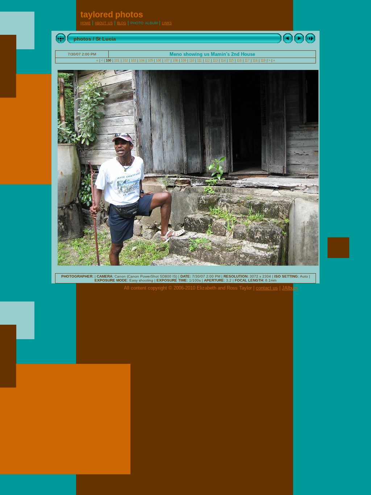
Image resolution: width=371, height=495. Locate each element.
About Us (104, 22)
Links (167, 22)
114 (223, 60)
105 (150, 60)
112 (207, 60)
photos (82, 39)
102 (125, 60)
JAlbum (290, 288)
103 (133, 60)
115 (231, 60)
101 (117, 60)
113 (215, 60)
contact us (267, 288)
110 (191, 60)
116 (239, 60)
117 (247, 60)
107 (167, 60)
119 (263, 60)
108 (175, 60)
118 (255, 60)
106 (158, 60)
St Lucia (106, 39)
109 (183, 60)
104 (142, 60)
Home (85, 22)
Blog (121, 22)
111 (199, 60)
